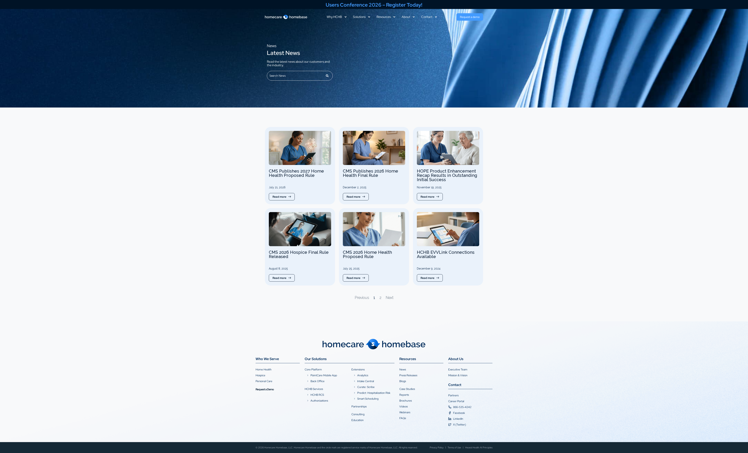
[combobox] (294, 75)
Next (389, 297)
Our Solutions (316, 359)
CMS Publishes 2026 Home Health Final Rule (370, 173)
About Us (455, 359)
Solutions (359, 17)
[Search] (327, 75)
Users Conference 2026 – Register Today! (374, 5)
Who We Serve (267, 359)
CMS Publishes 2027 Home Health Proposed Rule (296, 173)
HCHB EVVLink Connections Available (446, 254)
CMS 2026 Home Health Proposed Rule (367, 254)
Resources (384, 17)
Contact (426, 17)
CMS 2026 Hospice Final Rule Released (299, 254)
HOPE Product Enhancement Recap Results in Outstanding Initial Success (447, 175)
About (406, 17)
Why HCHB (334, 17)
